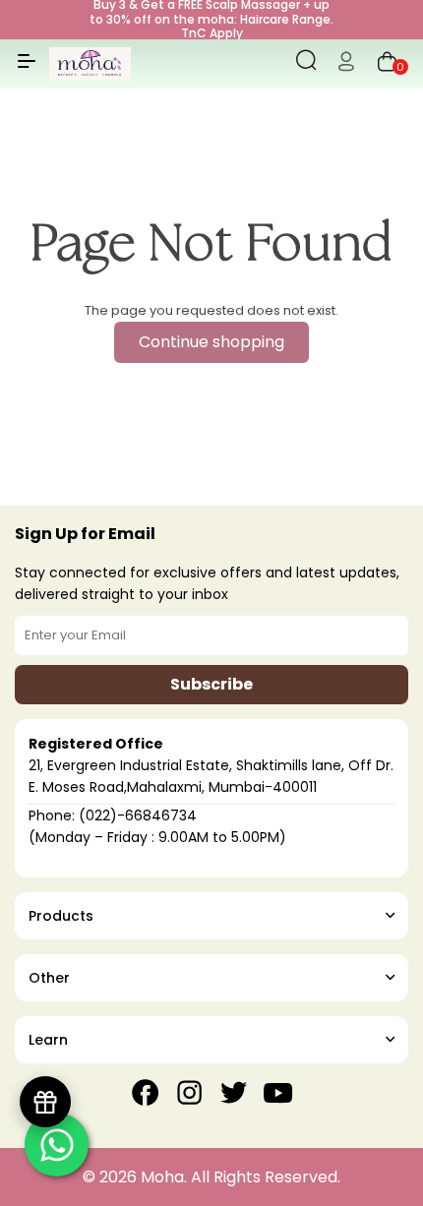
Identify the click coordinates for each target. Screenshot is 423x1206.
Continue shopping (211, 342)
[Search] (306, 64)
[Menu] (26, 68)
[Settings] (346, 64)
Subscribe (211, 684)
